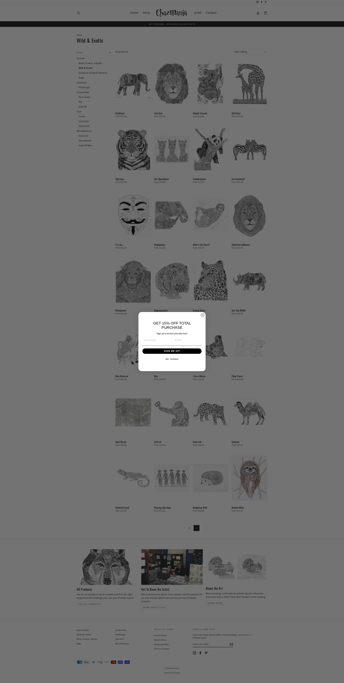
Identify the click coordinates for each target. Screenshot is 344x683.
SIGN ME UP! (172, 351)
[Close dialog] (202, 315)
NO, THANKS (172, 359)
